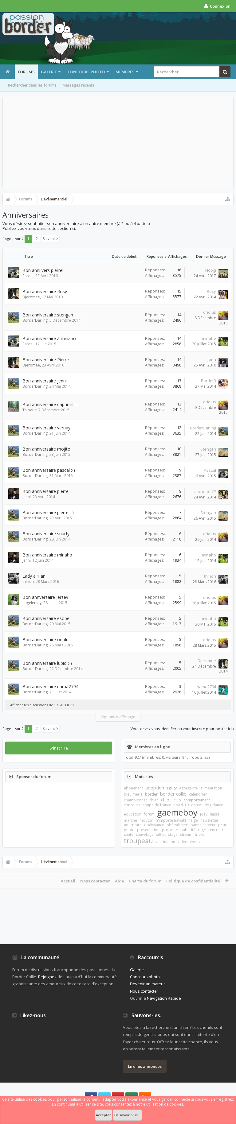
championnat (135, 800)
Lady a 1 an (33, 576)
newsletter (209, 820)
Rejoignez (47, 976)
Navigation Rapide (164, 998)
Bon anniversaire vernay (46, 428)
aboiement (133, 788)
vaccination (165, 841)
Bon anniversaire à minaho (49, 338)
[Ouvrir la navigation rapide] (227, 199)
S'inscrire (58, 748)
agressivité (188, 788)
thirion (28, 581)
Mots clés (144, 776)
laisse (215, 814)
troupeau (138, 840)
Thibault (29, 410)
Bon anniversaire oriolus (46, 639)
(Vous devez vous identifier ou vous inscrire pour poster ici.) (181, 728)
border (151, 794)
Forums (26, 72)
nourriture (133, 824)
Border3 (208, 380)
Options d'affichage (118, 716)
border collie (173, 794)
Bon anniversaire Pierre (45, 359)
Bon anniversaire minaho (47, 555)
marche (130, 820)
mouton (146, 820)
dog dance (213, 805)
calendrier (198, 794)
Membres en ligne (152, 747)
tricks (199, 834)
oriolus (209, 312)
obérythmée (177, 824)
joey (203, 814)
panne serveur (203, 824)
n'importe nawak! (171, 820)
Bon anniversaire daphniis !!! (49, 404)
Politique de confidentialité (193, 881)
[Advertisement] (118, 142)
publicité (187, 829)
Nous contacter (95, 881)
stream (186, 834)
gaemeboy (177, 812)
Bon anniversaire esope (45, 618)
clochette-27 (205, 491)
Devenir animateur (147, 983)
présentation (148, 829)
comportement (196, 800)
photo (129, 829)
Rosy (211, 291)
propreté (170, 829)
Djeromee (31, 297)
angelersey (31, 602)
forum (149, 814)
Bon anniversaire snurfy (45, 534)
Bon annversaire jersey (45, 597)
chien (154, 800)
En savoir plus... (127, 1115)
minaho (209, 338)
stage (173, 834)
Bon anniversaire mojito (46, 449)
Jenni (26, 496)
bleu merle (133, 794)
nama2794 (206, 686)
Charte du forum (145, 881)
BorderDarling (35, 320)
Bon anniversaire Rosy (44, 291)
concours (132, 805)
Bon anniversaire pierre (45, 491)
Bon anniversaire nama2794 (50, 686)
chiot (166, 799)
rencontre (217, 829)
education (132, 814)
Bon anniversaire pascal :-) (48, 470)
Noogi (210, 270)
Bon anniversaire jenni (44, 381)
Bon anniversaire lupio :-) (47, 663)
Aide (119, 881)
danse (196, 805)
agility (172, 788)
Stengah (208, 449)
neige (193, 820)
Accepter (103, 1115)
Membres (125, 72)
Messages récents (78, 85)
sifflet (161, 834)
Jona (212, 359)
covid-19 (181, 805)
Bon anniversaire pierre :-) (48, 512)
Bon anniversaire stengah (47, 315)
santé (128, 834)
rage (202, 829)
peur (222, 824)
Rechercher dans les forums (32, 85)
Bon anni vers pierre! (42, 270)
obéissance (154, 824)
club (177, 800)
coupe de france (157, 805)
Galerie (49, 72)
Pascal (27, 275)
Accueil (68, 881)
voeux (195, 841)
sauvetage (145, 834)
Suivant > (50, 238)
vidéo (182, 841)
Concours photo (86, 72)
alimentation (211, 788)
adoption (154, 788)
